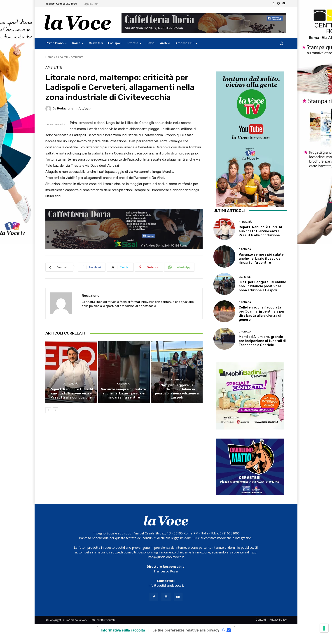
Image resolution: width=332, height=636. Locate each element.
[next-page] (55, 410)
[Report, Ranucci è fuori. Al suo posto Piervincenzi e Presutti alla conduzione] (71, 372)
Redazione (65, 108)
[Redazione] (49, 109)
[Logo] (77, 22)
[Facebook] (273, 3)
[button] (281, 43)
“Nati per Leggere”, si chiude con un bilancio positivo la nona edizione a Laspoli (177, 391)
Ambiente (77, 57)
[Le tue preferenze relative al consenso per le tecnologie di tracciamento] (324, 628)
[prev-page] (48, 410)
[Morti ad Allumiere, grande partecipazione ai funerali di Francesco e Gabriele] (224, 339)
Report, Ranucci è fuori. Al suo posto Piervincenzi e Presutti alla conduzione (71, 393)
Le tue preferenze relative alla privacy (185, 630)
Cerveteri (62, 57)
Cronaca (123, 383)
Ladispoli (176, 379)
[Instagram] (278, 3)
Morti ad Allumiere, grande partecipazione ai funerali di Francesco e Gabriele (262, 341)
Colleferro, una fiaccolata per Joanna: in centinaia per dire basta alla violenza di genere (262, 313)
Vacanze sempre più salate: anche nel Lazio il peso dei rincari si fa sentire (124, 393)
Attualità (70, 383)
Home (49, 57)
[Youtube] (284, 3)
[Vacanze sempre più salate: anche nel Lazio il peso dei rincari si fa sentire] (124, 372)
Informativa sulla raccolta (123, 630)
